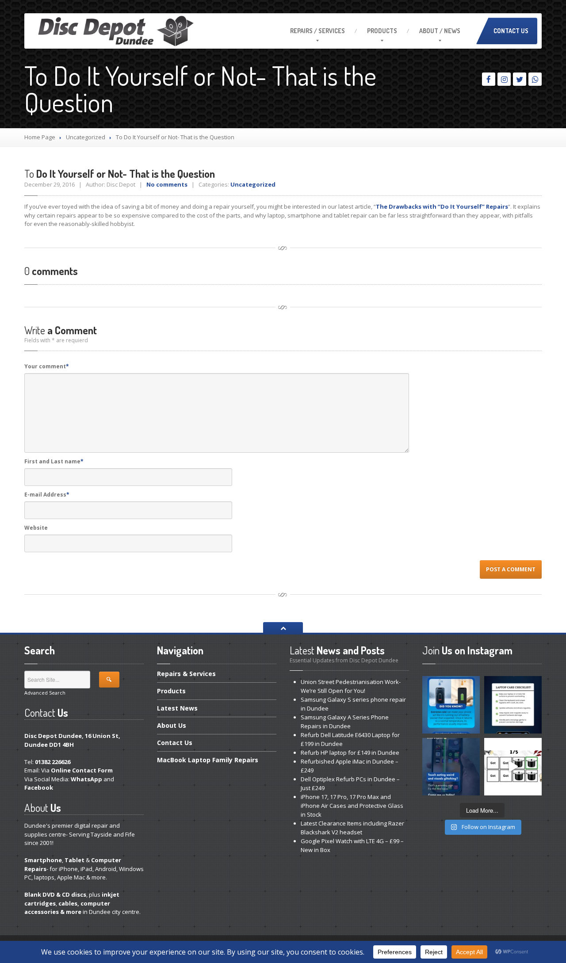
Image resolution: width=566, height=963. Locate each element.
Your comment (46, 366)
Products (382, 30)
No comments (166, 184)
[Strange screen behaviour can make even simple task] (451, 766)
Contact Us (510, 30)
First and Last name (54, 461)
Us (171, 725)
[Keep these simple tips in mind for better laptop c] (513, 705)
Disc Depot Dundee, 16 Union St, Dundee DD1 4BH (72, 740)
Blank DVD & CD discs (55, 894)
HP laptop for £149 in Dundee (350, 753)
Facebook (38, 787)
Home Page (39, 137)
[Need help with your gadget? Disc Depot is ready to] (513, 766)
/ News (439, 30)
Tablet (74, 860)
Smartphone (43, 860)
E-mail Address (46, 494)
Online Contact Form (82, 770)
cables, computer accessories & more (67, 907)
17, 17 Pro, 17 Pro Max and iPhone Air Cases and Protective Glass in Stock (352, 805)
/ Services (317, 30)
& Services (186, 674)
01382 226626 (52, 762)
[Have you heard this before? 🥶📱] (451, 705)
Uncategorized (85, 137)
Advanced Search (44, 692)
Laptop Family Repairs (207, 760)
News (177, 708)
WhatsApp (86, 779)
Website (36, 527)
